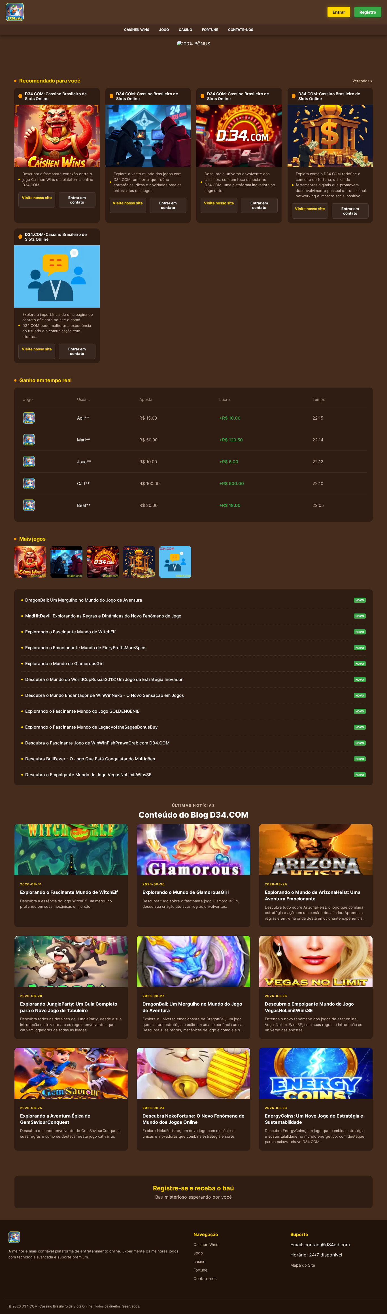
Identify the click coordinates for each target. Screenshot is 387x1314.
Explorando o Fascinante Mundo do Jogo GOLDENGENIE (82, 711)
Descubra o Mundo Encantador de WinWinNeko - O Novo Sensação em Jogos (104, 695)
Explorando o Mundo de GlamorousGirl (64, 663)
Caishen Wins (136, 29)
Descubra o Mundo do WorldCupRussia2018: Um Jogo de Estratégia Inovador (104, 679)
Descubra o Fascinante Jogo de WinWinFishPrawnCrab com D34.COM (97, 743)
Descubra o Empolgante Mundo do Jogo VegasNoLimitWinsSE (88, 774)
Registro (368, 12)
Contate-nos (240, 29)
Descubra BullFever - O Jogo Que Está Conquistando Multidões (90, 758)
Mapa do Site (302, 1265)
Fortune (210, 29)
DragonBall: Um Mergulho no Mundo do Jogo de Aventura (83, 600)
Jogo (164, 29)
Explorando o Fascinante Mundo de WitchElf (70, 631)
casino (185, 29)
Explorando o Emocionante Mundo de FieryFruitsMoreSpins (85, 647)
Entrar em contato (77, 199)
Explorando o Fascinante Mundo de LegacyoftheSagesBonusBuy (91, 727)
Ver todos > (362, 81)
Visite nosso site (37, 197)
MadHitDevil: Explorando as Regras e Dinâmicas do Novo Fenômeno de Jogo (103, 616)
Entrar (339, 12)
